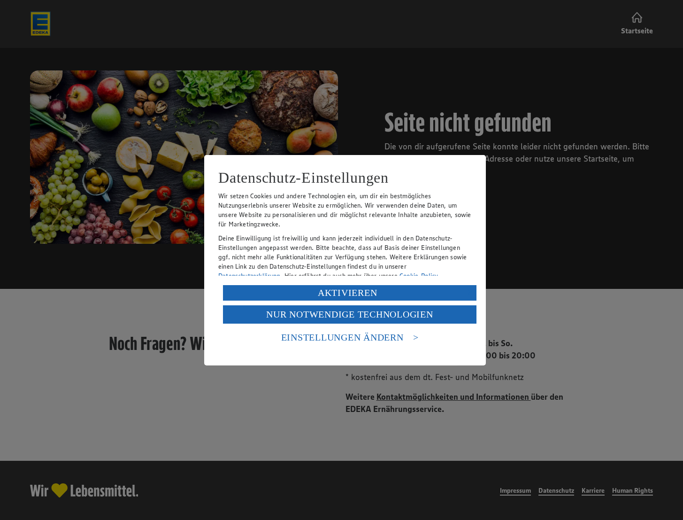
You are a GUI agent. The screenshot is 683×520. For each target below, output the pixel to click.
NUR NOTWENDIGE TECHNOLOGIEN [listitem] (349, 314)
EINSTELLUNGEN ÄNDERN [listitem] (342, 337)
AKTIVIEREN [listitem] (347, 292)
